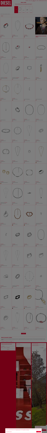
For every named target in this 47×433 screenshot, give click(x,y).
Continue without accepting (9, 431)
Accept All (39, 431)
